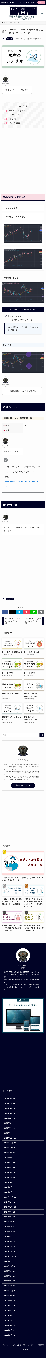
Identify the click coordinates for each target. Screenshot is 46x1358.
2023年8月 (9, 1276)
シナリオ (15, 115)
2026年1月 (9, 1133)
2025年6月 (9, 1168)
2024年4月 (9, 1236)
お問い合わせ (16, 1345)
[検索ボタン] (42, 13)
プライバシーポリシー (29, 1345)
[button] (5, 612)
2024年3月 (9, 1241)
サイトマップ (6, 1345)
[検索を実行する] (41, 735)
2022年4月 (9, 1320)
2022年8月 (9, 1301)
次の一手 (9, 39)
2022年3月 (9, 1325)
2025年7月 (9, 1163)
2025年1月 (9, 1192)
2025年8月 (9, 1158)
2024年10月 (10, 1207)
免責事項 (41, 1345)
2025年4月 (9, 1177)
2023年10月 (10, 1266)
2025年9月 (9, 1153)
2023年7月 (9, 1281)
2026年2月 (9, 1128)
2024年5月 (9, 1232)
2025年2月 (9, 1187)
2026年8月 (9, 1098)
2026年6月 (9, 1108)
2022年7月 (9, 1306)
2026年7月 (9, 1103)
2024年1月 (9, 1251)
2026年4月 (9, 1118)
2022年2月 (9, 1330)
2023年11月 (10, 1261)
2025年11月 (10, 1143)
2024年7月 (9, 1222)
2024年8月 (9, 1217)
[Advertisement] (23, 160)
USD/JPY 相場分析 (16, 111)
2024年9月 (9, 1212)
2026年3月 (9, 1123)
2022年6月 (9, 1311)
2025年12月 (10, 1138)
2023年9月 (9, 1271)
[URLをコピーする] (41, 612)
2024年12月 (10, 1197)
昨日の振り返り (14, 123)
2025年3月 (9, 1182)
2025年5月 (9, 1172)
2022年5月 (9, 1315)
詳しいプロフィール (23, 785)
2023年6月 (9, 1286)
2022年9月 (9, 1296)
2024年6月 (9, 1227)
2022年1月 (9, 1335)
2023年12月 (10, 1256)
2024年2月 (9, 1246)
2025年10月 (10, 1148)
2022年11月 (9, 1291)
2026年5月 (9, 1113)
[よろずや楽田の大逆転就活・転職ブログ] (23, 11)
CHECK (41, 2)
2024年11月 (10, 1202)
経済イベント (13, 119)
